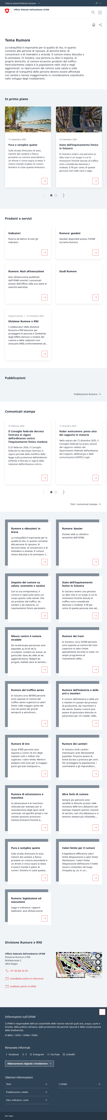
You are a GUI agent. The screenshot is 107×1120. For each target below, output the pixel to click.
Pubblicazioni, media (17, 1092)
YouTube (55, 1054)
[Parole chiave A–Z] (94, 3)
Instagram (38, 1054)
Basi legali (9, 1116)
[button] (51, 195)
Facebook (14, 1054)
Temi (8, 1084)
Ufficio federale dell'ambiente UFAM (31, 9)
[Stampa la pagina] (93, 25)
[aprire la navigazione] (100, 12)
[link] (28, 544)
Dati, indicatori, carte (17, 1100)
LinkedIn (70, 1054)
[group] (28, 147)
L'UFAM (63, 1084)
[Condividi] (100, 25)
